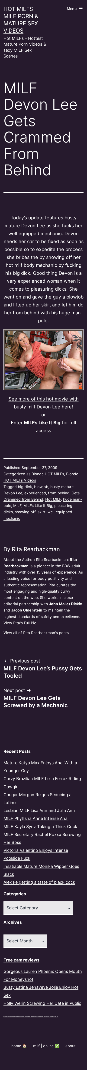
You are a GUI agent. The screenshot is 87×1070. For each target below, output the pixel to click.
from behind (58, 493)
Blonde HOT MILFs (48, 474)
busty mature (62, 486)
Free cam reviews (21, 960)
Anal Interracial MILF (18, 1016)
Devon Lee (12, 493)
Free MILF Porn (30, 1016)
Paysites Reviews (36, 1016)
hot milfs (12, 1016)
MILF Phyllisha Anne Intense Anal (35, 818)
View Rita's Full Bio (19, 623)
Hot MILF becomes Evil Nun (45, 1016)
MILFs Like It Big (37, 505)
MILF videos (24, 1016)
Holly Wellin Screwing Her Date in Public (42, 1003)
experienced (35, 493)
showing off (25, 512)
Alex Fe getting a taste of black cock (39, 882)
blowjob (41, 486)
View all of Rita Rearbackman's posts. (36, 632)
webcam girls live (54, 1016)
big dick (25, 486)
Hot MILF (53, 499)
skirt (41, 512)
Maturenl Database (7, 1016)
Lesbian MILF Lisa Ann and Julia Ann (39, 810)
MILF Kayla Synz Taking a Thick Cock (40, 826)
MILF (17, 505)
